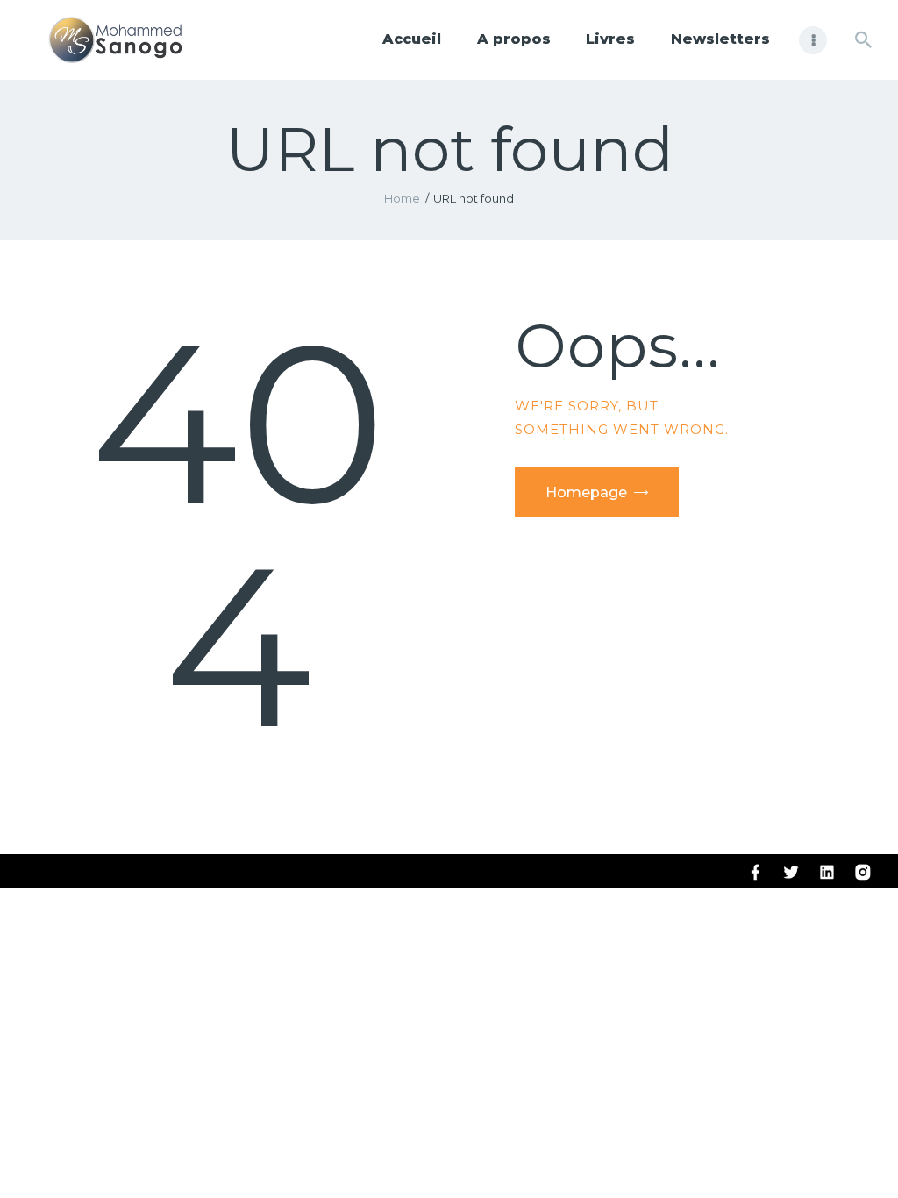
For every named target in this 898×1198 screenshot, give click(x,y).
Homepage (586, 492)
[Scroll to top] (854, 1155)
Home (402, 198)
